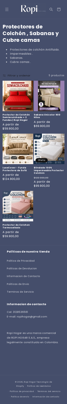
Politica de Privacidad (21, 260)
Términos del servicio (48, 391)
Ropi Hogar (30, 382)
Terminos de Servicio (20, 291)
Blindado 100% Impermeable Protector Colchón (49, 170)
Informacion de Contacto (23, 276)
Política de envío (20, 396)
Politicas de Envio (18, 284)
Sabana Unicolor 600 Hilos (47, 116)
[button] (7, 9)
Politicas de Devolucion (22, 268)
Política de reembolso (39, 386)
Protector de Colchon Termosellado (16, 226)
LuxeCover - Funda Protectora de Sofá (15, 169)
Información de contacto (45, 396)
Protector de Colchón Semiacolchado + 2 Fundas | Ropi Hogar (16, 117)
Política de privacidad (22, 391)
